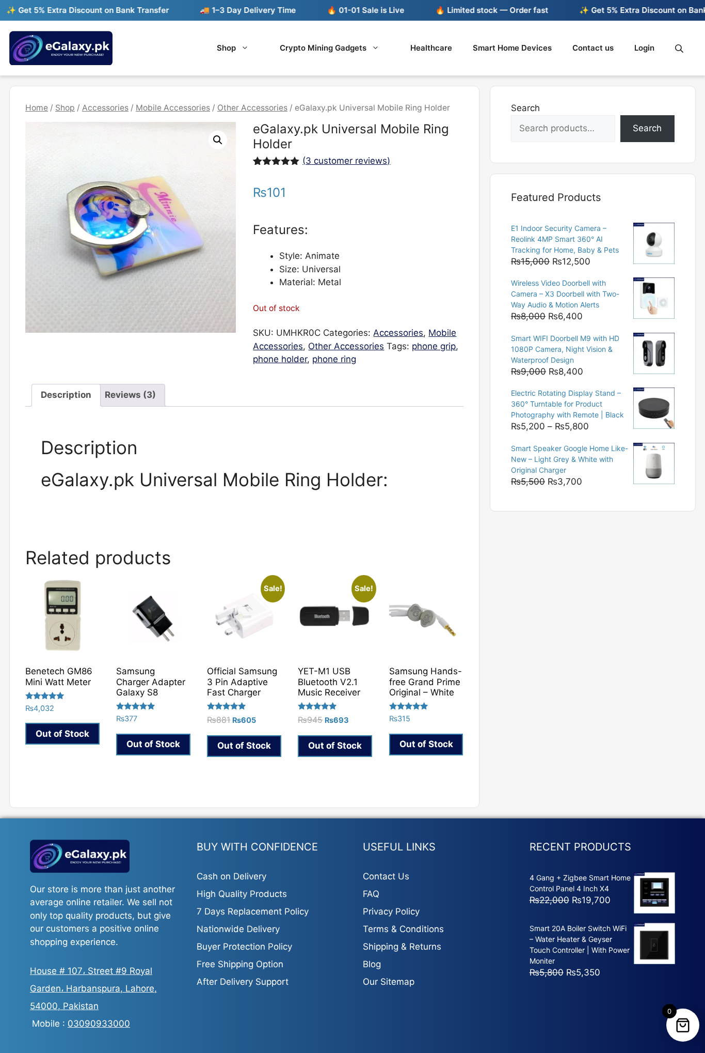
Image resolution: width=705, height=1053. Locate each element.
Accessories (105, 108)
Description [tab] (66, 395)
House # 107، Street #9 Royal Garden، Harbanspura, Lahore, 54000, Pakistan (93, 988)
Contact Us (386, 876)
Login (644, 48)
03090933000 (99, 1023)
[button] (218, 140)
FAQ (371, 894)
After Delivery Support (243, 982)
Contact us (593, 48)
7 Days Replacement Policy (253, 911)
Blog (372, 964)
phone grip (434, 346)
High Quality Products (242, 894)
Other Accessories (252, 108)
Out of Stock (62, 734)
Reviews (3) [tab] (130, 395)
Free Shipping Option (240, 964)
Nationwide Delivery (238, 929)
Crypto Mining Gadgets (323, 48)
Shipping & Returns (402, 946)
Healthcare (431, 48)
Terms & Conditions (403, 929)
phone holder (280, 359)
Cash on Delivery (231, 876)
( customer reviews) (346, 161)
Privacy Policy (391, 911)
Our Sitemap (388, 982)
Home (36, 108)
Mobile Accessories (173, 108)
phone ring (334, 359)
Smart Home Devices (512, 48)
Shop (226, 48)
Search (525, 108)
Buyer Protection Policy (244, 946)
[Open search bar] (680, 48)
